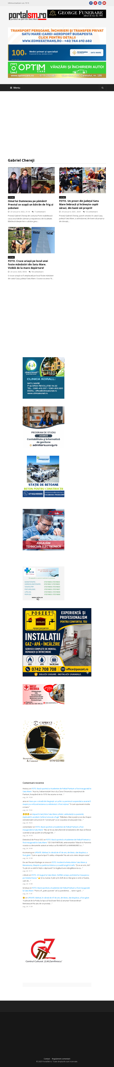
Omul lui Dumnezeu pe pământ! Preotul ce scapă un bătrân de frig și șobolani (30, 204)
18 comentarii (37, 271)
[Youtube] (104, 3)
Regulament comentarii (61, 1059)
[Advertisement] (57, 124)
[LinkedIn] (100, 3)
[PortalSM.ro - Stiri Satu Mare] (27, 19)
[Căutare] (102, 87)
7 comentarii (40, 211)
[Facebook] (91, 3)
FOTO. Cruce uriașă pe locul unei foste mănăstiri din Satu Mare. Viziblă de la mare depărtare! (28, 264)
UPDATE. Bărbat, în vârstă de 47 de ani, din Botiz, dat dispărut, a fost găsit (58, 897)
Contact (47, 1059)
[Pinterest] (95, 3)
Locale (11, 197)
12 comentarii (92, 211)
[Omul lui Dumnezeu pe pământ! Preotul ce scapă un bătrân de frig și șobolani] (31, 180)
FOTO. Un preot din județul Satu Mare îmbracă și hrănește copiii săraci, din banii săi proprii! (79, 204)
